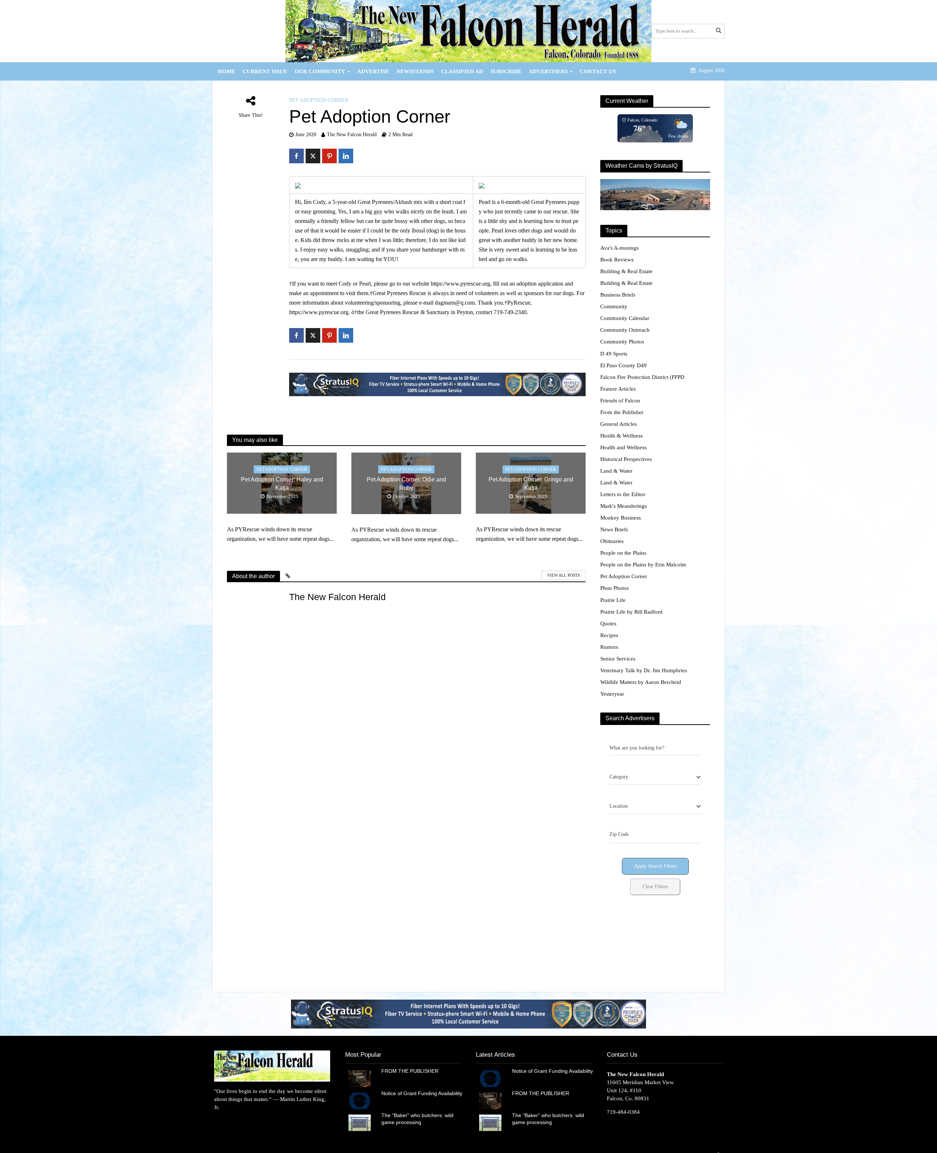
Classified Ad (462, 71)
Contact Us (598, 71)
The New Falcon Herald (352, 134)
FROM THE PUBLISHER (411, 1071)
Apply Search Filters (655, 866)
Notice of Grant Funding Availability (421, 1093)
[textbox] (618, 776)
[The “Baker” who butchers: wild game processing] (359, 1122)
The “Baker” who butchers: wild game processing (417, 1118)
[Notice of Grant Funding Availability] (359, 1100)
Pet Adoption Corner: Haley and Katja (282, 483)
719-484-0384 (623, 1112)
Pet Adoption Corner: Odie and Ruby (406, 483)
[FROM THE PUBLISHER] (359, 1078)
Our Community (320, 71)
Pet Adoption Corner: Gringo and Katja (531, 483)
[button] (468, 1013)
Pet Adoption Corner (318, 100)
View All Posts (563, 575)
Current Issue (265, 71)
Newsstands (415, 71)
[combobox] (655, 777)
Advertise (373, 71)
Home (226, 71)
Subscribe (506, 71)
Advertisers (548, 71)
